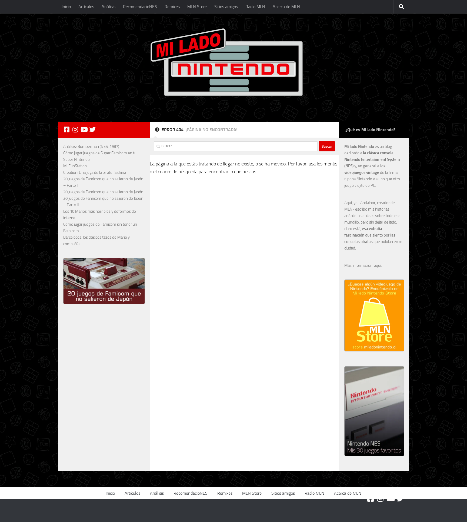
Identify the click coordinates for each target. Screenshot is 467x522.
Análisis (108, 6)
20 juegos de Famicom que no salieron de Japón (103, 191)
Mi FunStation (75, 166)
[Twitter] (92, 129)
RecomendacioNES (140, 6)
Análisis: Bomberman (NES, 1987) (91, 146)
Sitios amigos (226, 6)
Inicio (66, 6)
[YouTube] (84, 129)
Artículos (86, 6)
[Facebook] (66, 129)
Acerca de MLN (286, 6)
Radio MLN (255, 6)
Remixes (172, 6)
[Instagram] (75, 129)
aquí (377, 265)
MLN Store (197, 6)
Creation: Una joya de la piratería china (94, 172)
